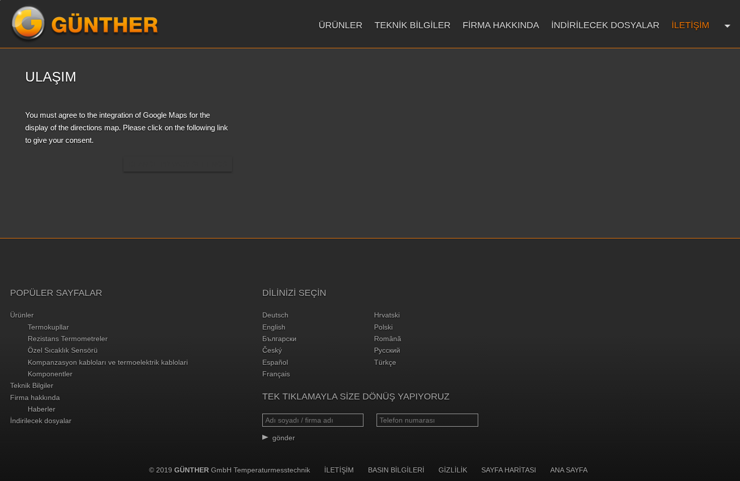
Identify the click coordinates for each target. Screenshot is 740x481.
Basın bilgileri (396, 470)
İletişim (690, 25)
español (275, 362)
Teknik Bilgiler (413, 25)
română (387, 339)
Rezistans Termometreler (68, 339)
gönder (283, 438)
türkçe (385, 362)
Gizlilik (452, 470)
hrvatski (387, 315)
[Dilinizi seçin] (726, 25)
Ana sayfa (568, 470)
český (272, 350)
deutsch (275, 315)
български (279, 339)
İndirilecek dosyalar (605, 25)
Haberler (41, 409)
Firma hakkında (501, 25)
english (273, 327)
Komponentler (50, 374)
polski (383, 327)
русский (387, 350)
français (276, 374)
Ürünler (340, 25)
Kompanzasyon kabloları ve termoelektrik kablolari (108, 362)
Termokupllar (48, 327)
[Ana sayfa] (84, 24)
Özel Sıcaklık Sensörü (63, 350)
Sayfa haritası (508, 470)
